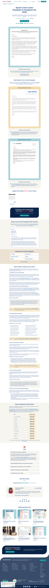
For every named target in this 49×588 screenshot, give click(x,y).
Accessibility (21, 586)
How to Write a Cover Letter (15, 569)
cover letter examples (23, 82)
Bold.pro (31, 569)
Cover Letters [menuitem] (25, 1)
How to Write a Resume (6, 570)
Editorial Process (42, 569)
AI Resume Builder (5, 565)
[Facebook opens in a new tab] (24, 586)
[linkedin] (22, 501)
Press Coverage (42, 573)
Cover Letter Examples (14, 568)
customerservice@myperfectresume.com (33, 581)
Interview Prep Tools (32, 570)
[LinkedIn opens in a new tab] (27, 586)
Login (39, 1)
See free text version (24, 74)
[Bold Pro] (40, 488)
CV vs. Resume (24, 569)
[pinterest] (27, 501)
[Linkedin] (38, 488)
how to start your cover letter (28, 288)
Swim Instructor (12, 204)
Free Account (43, 1)
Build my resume (42, 560)
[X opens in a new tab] (26, 586)
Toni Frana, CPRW (18, 18)
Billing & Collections (29, 258)
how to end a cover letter (17, 372)
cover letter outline (16, 183)
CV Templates (24, 565)
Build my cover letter (24, 21)
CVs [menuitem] (29, 1)
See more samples (24, 261)
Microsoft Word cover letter (33, 338)
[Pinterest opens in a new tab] (29, 586)
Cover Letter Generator (35, 308)
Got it (13, 586)
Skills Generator (32, 568)
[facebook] (20, 501)
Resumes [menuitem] (19, 1)
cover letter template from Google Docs (23, 338)
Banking (12, 258)
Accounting (13, 254)
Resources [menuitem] (33, 1)
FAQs (41, 568)
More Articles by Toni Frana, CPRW (21, 495)
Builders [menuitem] (15, 1)
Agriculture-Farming (14, 256)
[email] (29, 501)
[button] (14, 202)
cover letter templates (32, 224)
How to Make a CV (24, 568)
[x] (24, 501)
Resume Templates (5, 568)
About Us (41, 565)
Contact (41, 570)
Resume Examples (5, 569)
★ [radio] (22, 483)
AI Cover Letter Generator (15, 565)
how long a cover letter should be (22, 457)
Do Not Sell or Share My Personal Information (43, 577)
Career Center (31, 565)
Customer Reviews (42, 574)
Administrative (28, 254)
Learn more (10, 586)
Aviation (26, 256)
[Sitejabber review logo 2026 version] (14, 581)
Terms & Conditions (17, 586)
